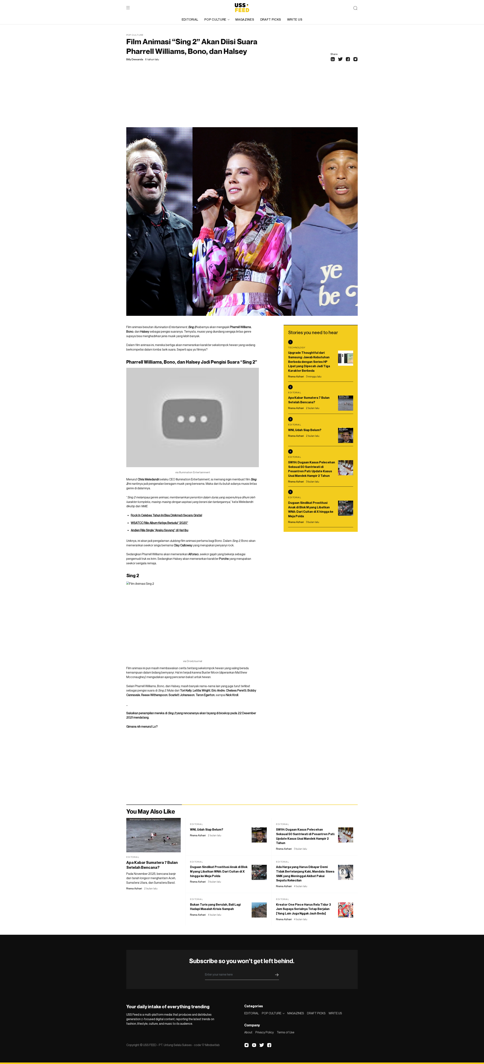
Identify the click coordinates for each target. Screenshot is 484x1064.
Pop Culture (134, 34)
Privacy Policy (264, 1032)
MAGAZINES (244, 19)
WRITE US (294, 19)
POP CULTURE (215, 19)
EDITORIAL (190, 19)
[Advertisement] (242, 98)
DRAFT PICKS (270, 19)
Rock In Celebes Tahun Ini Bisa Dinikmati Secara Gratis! (166, 515)
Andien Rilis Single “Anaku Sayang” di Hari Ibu (159, 530)
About (248, 1032)
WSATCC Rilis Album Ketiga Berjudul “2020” (159, 523)
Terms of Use (285, 1032)
